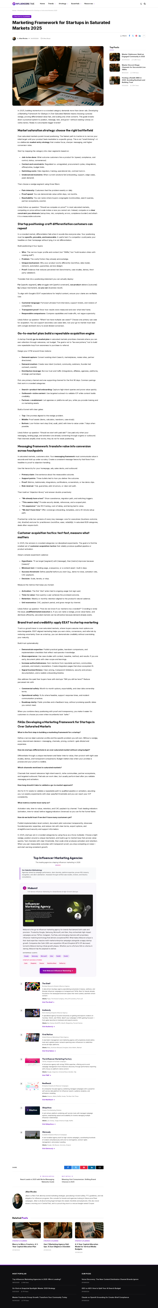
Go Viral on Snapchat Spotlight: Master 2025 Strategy (33, 1288)
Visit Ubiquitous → (49, 1124)
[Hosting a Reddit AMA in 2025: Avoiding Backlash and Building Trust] (115, 80)
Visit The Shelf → (48, 1002)
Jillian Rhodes (23, 38)
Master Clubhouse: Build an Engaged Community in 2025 (133, 55)
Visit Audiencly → (48, 1026)
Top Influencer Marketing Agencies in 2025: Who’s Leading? (36, 1279)
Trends (51, 4)
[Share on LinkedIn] (139, 36)
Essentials (75, 4)
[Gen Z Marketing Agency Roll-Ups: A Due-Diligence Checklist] (58, 1230)
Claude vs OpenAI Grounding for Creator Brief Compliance (105, 1297)
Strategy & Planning (21, 16)
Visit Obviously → (48, 1148)
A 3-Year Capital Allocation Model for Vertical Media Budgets (86, 1246)
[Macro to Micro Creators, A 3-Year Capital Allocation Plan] (26, 1230)
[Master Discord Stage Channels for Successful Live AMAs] (115, 68)
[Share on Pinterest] (136, 36)
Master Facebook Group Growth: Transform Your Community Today (39, 1297)
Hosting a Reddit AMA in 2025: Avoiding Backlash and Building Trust (133, 80)
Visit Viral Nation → (49, 1051)
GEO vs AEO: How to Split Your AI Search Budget (101, 1288)
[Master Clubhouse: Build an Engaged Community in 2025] (115, 57)
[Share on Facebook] (129, 36)
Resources (88, 4)
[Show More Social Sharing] (144, 36)
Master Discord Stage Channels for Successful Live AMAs (134, 67)
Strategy (62, 4)
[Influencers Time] (23, 4)
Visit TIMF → (46, 1075)
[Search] (144, 3)
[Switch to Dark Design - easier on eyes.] (141, 4)
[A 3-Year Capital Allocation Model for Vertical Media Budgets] (89, 1230)
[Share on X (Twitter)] (132, 36)
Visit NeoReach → (48, 1100)
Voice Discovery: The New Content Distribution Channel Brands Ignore (110, 1279)
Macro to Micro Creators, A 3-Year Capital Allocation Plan (25, 1245)
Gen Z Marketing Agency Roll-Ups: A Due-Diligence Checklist (57, 1245)
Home (42, 4)
